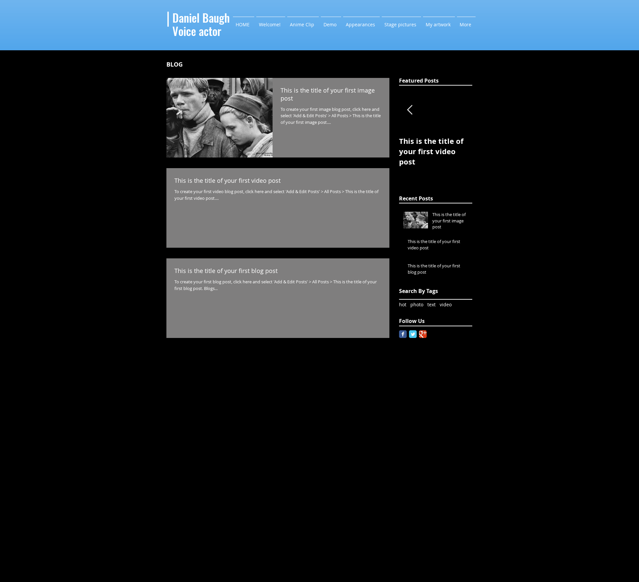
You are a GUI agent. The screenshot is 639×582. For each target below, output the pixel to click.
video (446, 304)
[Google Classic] (423, 334)
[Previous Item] (410, 110)
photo (416, 304)
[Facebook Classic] (403, 334)
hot (402, 304)
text (431, 304)
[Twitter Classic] (413, 334)
